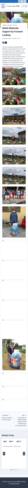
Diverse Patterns (14, 483)
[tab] (12, 469)
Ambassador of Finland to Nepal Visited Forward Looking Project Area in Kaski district (20, 420)
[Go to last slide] (4, 453)
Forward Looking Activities (9, 25)
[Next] (24, 453)
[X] (22, 1)
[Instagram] (25, 1)
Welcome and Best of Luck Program (7, 417)
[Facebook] (19, 1)
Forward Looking (7, 38)
